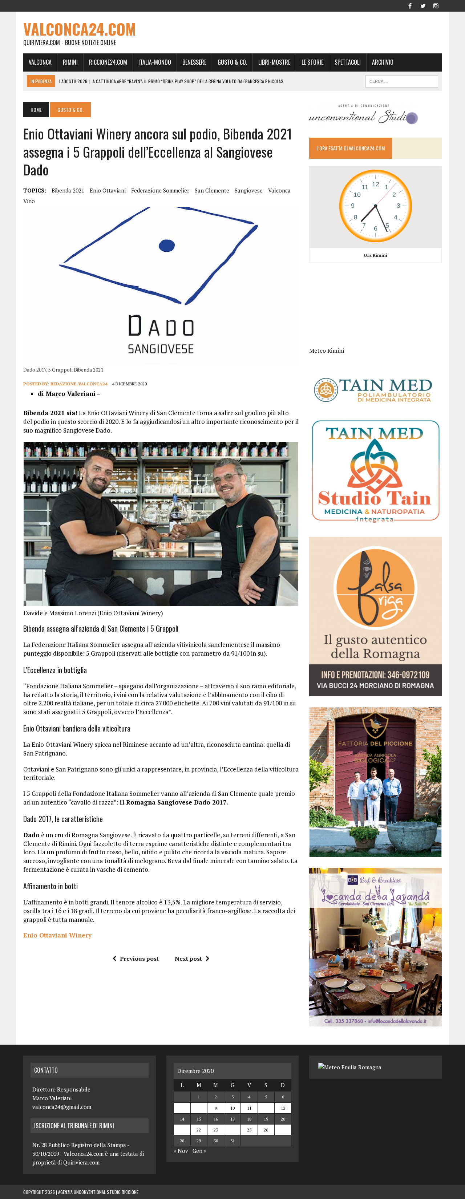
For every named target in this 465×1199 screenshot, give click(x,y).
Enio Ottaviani (108, 190)
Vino (29, 200)
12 (266, 1108)
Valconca (279, 190)
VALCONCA (40, 62)
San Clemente (212, 190)
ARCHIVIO (382, 62)
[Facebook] (410, 5)
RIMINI (70, 62)
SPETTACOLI (348, 62)
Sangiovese (249, 190)
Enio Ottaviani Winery (57, 935)
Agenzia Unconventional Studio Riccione (98, 1192)
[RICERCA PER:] (401, 80)
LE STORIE (312, 62)
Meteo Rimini (326, 351)
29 (199, 1140)
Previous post (139, 959)
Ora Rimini (375, 255)
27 (283, 1130)
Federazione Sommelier (160, 190)
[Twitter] (423, 5)
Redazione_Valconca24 (79, 383)
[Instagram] (436, 5)
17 (232, 1119)
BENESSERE (194, 62)
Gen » (199, 1150)
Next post (188, 959)
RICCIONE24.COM (108, 62)
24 (232, 1130)
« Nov (181, 1150)
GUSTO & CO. (232, 62)
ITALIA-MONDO (154, 62)
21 (182, 1130)
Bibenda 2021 (68, 190)
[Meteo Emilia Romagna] (349, 1067)
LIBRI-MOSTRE (274, 62)
